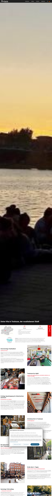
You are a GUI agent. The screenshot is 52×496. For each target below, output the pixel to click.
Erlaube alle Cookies (35, 444)
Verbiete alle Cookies (17, 444)
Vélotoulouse (12, 495)
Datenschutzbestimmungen (14, 441)
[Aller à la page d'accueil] (4, 1)
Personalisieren (26, 444)
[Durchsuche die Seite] (47, 1)
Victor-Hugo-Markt (37, 377)
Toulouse (16, 338)
